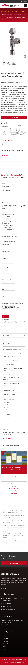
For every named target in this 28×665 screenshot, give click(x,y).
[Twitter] (3, 588)
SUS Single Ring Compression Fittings (12, 353)
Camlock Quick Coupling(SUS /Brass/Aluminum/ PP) (10, 389)
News (4, 646)
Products (5, 641)
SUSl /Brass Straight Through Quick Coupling (12, 384)
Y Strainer (6, 409)
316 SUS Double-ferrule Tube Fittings (12, 349)
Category (11, 17)
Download (6, 155)
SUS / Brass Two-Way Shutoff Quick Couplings (12, 378)
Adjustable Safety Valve (6, 19)
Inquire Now (14, 117)
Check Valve (6, 397)
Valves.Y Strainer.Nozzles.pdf (12, 150)
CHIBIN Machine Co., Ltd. (17, 659)
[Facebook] (1, 588)
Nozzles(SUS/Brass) (7, 414)
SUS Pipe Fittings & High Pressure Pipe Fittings (12, 369)
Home (6, 17)
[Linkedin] (5, 588)
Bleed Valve (6, 402)
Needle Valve (6, 404)
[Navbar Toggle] (25, 5)
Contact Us (6, 543)
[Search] (25, 335)
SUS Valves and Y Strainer (19, 17)
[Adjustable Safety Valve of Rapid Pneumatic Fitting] (25, 56)
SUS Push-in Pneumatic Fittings (11, 360)
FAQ (4, 649)
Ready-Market (20, 662)
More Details (14, 493)
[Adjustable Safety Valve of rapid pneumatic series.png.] (8, 64)
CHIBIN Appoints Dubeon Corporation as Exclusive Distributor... (12, 621)
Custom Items (6, 418)
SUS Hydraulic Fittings (8, 364)
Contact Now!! (14, 563)
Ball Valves (6, 407)
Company (5, 638)
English (25, 1)
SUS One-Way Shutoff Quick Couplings (13, 374)
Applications (6, 644)
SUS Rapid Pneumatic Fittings (10, 356)
